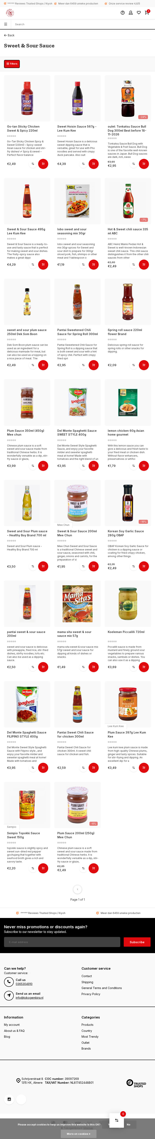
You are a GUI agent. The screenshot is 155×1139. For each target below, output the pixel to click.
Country (87, 1030)
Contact (87, 976)
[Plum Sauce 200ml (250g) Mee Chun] (77, 805)
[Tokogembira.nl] (14, 13)
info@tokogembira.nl (29, 997)
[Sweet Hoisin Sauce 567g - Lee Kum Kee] (77, 98)
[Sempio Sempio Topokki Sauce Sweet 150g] (27, 805)
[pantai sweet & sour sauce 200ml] (27, 604)
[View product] (43, 164)
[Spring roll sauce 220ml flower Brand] (128, 302)
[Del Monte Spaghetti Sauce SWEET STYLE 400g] (77, 402)
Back (11, 35)
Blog (7, 1036)
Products (87, 1024)
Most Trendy (90, 1036)
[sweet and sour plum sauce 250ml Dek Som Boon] (27, 302)
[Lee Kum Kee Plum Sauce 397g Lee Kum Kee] (128, 704)
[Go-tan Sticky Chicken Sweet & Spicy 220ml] (27, 98)
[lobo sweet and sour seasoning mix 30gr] (77, 201)
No (128, 1124)
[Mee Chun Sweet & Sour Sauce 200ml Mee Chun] (77, 503)
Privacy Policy (91, 994)
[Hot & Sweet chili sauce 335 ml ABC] (128, 201)
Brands (86, 1048)
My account (12, 1024)
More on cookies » (78, 1133)
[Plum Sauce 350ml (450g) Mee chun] (27, 402)
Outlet (85, 1042)
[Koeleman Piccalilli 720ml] (128, 604)
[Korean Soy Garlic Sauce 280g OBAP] (128, 503)
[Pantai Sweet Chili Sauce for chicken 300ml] (77, 704)
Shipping (87, 982)
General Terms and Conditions (102, 988)
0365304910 (24, 984)
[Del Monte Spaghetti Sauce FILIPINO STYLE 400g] (27, 704)
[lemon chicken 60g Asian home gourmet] (128, 402)
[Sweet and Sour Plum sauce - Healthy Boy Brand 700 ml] (27, 503)
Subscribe (137, 942)
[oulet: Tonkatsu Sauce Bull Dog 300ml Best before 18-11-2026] (128, 98)
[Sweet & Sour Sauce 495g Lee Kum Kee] (27, 201)
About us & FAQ (14, 1030)
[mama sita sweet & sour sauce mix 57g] (77, 604)
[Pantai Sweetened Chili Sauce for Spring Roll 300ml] (77, 302)
